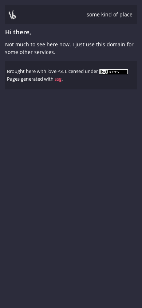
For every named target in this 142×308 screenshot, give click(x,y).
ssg (58, 79)
